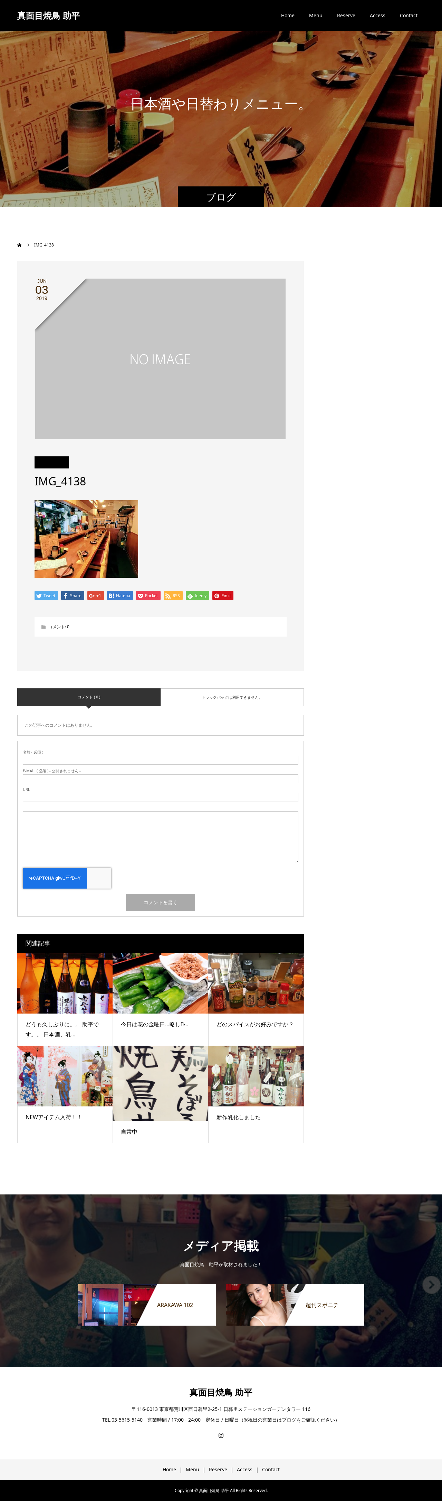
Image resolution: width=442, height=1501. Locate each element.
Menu (316, 15)
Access (377, 15)
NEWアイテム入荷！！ (54, 1117)
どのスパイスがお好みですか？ (255, 1024)
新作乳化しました (239, 1117)
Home (288, 15)
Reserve (346, 15)
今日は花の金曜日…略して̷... (154, 1024)
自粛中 (129, 1131)
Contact (408, 15)
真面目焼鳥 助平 (48, 15)
